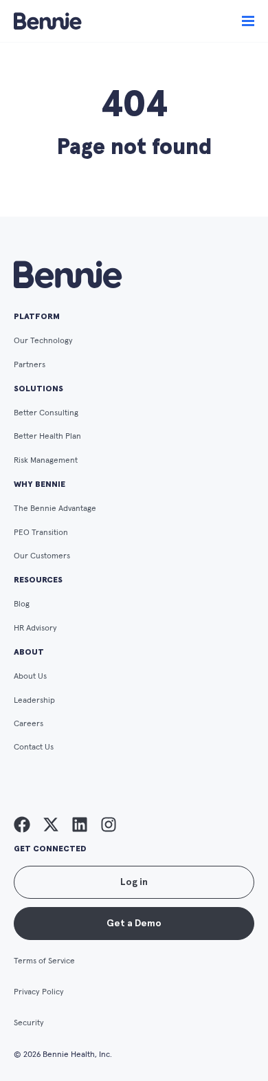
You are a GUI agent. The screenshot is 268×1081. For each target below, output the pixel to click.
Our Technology (43, 341)
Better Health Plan (47, 437)
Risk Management (46, 461)
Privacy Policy (39, 992)
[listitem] (22, 824)
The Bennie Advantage (55, 509)
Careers (28, 724)
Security (29, 1023)
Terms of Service (44, 961)
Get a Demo (134, 923)
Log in (134, 882)
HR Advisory (35, 628)
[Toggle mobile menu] (248, 21)
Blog (22, 604)
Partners (29, 365)
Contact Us (34, 747)
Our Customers (42, 556)
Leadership (34, 701)
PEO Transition (41, 533)
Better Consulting (46, 413)
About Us (30, 677)
